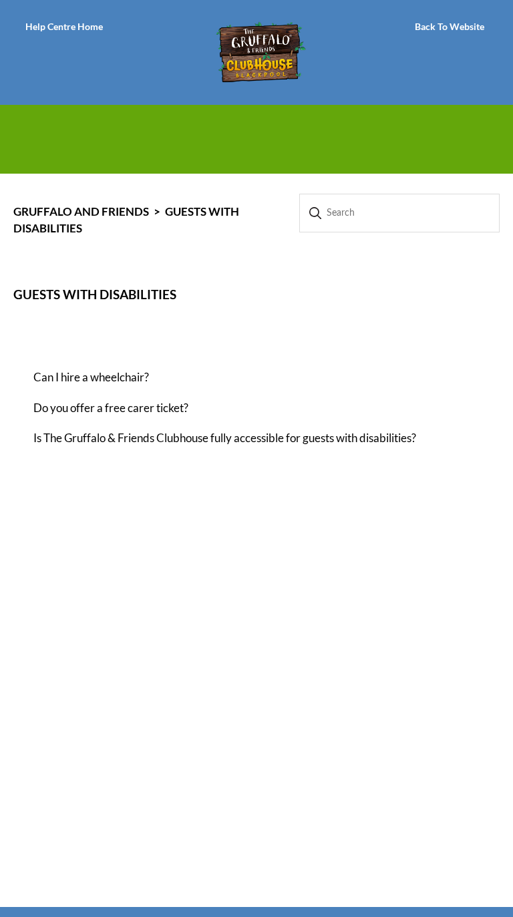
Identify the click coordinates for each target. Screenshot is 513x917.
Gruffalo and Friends (81, 211)
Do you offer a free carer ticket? (110, 408)
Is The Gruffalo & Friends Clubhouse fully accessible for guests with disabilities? (224, 438)
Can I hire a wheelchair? (91, 377)
